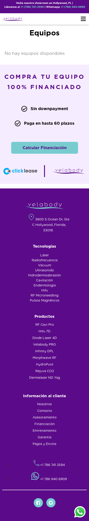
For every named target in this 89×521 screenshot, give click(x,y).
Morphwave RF (44, 357)
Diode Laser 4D (44, 337)
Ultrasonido (44, 270)
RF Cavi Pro (44, 324)
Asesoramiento (45, 417)
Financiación (44, 424)
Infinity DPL (44, 351)
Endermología (45, 285)
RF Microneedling (44, 295)
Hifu (44, 290)
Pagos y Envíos (44, 443)
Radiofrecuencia (45, 260)
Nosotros (44, 404)
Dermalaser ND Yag (44, 377)
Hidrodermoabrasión (44, 275)
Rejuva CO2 (44, 371)
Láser (44, 255)
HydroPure (44, 364)
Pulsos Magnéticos (44, 300)
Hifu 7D (44, 331)
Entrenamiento (44, 430)
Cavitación (44, 280)
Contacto (44, 410)
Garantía (44, 437)
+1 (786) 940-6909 (73, 6)
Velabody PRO (44, 344)
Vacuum (44, 265)
